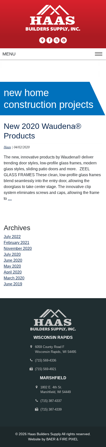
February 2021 (16, 243)
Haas (7, 147)
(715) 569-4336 (45, 360)
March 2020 (14, 278)
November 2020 (18, 248)
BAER (50, 439)
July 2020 (12, 254)
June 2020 (13, 260)
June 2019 (13, 284)
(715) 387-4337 (51, 401)
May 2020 (12, 266)
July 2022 (12, 237)
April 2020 (13, 272)
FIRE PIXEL (69, 439)
